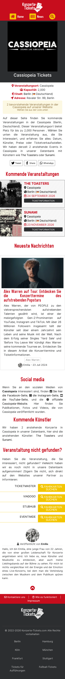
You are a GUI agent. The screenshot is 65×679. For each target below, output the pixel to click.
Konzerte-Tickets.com (34, 630)
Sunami (50, 155)
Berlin (27, 93)
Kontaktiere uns (16, 597)
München (47, 649)
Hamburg (47, 641)
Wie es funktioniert (46, 597)
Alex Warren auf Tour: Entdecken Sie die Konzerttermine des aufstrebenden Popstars (32, 295)
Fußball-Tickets (47, 666)
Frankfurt (17, 658)
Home (20, 16)
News (40, 16)
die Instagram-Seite (45, 395)
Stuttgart (47, 658)
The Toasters (29, 155)
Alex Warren (32, 359)
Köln (17, 649)
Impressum (34, 600)
